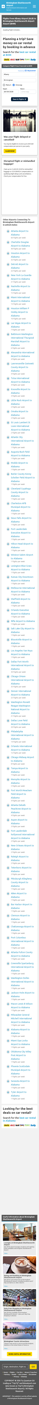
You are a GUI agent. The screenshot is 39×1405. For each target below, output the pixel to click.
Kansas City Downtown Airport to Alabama (22, 580)
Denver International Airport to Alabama (21, 694)
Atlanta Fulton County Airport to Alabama (21, 955)
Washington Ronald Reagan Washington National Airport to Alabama (20, 709)
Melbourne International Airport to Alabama (23, 591)
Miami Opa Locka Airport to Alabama (20, 1043)
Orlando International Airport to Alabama (21, 749)
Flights (12, 1372)
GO (33, 1366)
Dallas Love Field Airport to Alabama (20, 723)
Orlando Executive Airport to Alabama (20, 613)
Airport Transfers (31, 1372)
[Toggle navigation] (34, 6)
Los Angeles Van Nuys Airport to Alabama (21, 653)
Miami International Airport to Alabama (20, 300)
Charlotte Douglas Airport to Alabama (20, 245)
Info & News (22, 1374)
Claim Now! (10, 151)
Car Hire (20, 1372)
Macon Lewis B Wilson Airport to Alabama (21, 1006)
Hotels (14, 1374)
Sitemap (24, 1376)
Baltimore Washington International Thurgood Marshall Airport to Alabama (22, 341)
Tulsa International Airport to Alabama (20, 381)
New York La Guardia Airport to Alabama (21, 278)
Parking (7, 1374)
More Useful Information (19, 1354)
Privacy (16, 1376)
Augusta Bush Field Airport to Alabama (20, 455)
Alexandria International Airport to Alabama (22, 355)
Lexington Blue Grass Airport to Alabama (21, 569)
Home (6, 1372)
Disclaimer (33, 1374)
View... (6, 1253)
